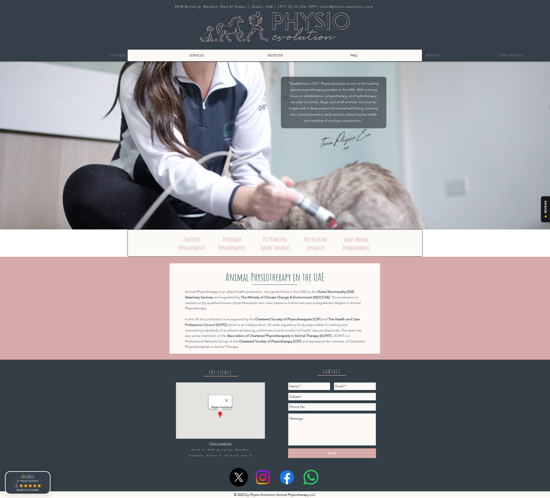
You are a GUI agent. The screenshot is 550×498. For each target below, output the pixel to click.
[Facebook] (287, 477)
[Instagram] (263, 477)
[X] (238, 477)
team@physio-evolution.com (347, 7)
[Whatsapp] (311, 477)
